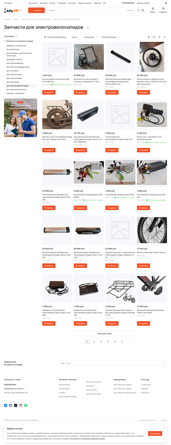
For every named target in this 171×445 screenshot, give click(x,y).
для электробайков (15, 63)
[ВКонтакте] (5, 405)
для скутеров (12, 71)
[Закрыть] (164, 427)
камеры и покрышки (15, 93)
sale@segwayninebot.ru (14, 388)
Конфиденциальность (148, 420)
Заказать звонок (143, 3)
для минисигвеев (14, 78)
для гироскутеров (14, 74)
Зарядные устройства (16, 45)
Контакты (145, 392)
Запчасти (90, 386)
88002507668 (128, 3)
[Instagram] (20, 405)
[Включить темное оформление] (166, 3)
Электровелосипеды (68, 396)
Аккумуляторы (13, 49)
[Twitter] (15, 405)
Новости (144, 388)
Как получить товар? (123, 388)
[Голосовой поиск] (138, 10)
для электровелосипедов (18, 86)
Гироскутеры (64, 384)
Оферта (164, 420)
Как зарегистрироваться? (125, 392)
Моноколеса (64, 388)
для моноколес (13, 82)
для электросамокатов (16, 89)
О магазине (146, 384)
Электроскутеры (93, 394)
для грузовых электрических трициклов (19, 54)
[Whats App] (25, 405)
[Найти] (143, 10)
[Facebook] (10, 405)
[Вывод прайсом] (164, 37)
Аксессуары (91, 390)
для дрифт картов (14, 59)
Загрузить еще (105, 333)
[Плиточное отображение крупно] (148, 37)
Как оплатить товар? (123, 384)
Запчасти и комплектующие (20, 41)
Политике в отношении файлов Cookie (87, 438)
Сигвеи (62, 392)
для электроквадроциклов (18, 67)
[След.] (122, 341)
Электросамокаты (94, 382)
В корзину (48, 92)
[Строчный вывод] (159, 37)
